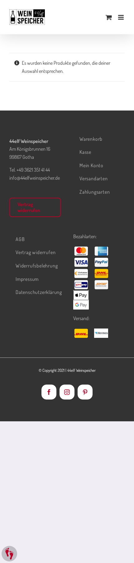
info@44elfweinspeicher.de (34, 178)
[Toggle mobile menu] (121, 17)
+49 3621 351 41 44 (33, 170)
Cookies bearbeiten (9, 553)
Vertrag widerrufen (28, 207)
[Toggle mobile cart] (109, 17)
